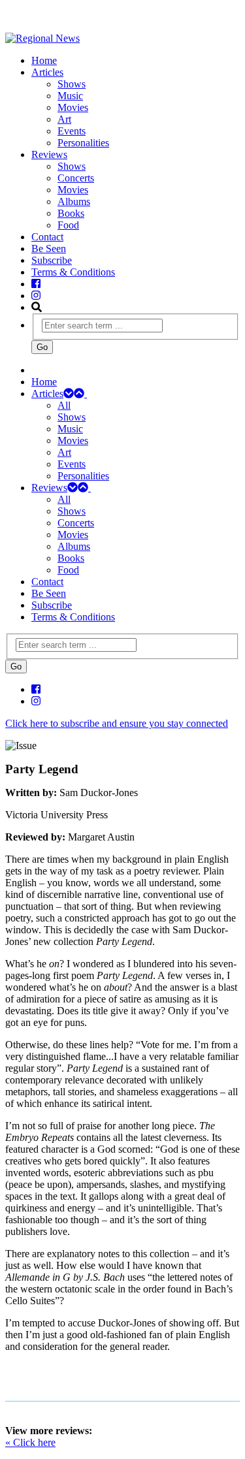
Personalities (83, 142)
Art (64, 119)
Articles (47, 72)
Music (70, 95)
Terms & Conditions (73, 272)
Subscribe (51, 260)
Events (71, 130)
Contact (47, 236)
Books (70, 213)
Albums (73, 201)
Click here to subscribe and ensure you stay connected (116, 723)
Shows (71, 83)
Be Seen (48, 248)
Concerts (75, 178)
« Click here (30, 1442)
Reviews (49, 154)
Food (68, 225)
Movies (72, 107)
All (64, 405)
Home (44, 60)
